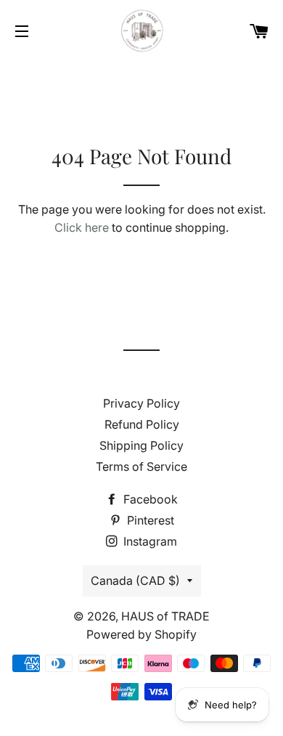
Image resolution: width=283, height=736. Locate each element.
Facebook (149, 499)
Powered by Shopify (141, 634)
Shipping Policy (141, 445)
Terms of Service (141, 466)
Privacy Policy (141, 403)
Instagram (148, 541)
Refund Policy (141, 424)
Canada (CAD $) (135, 580)
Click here (81, 227)
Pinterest (149, 520)
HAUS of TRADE (165, 616)
